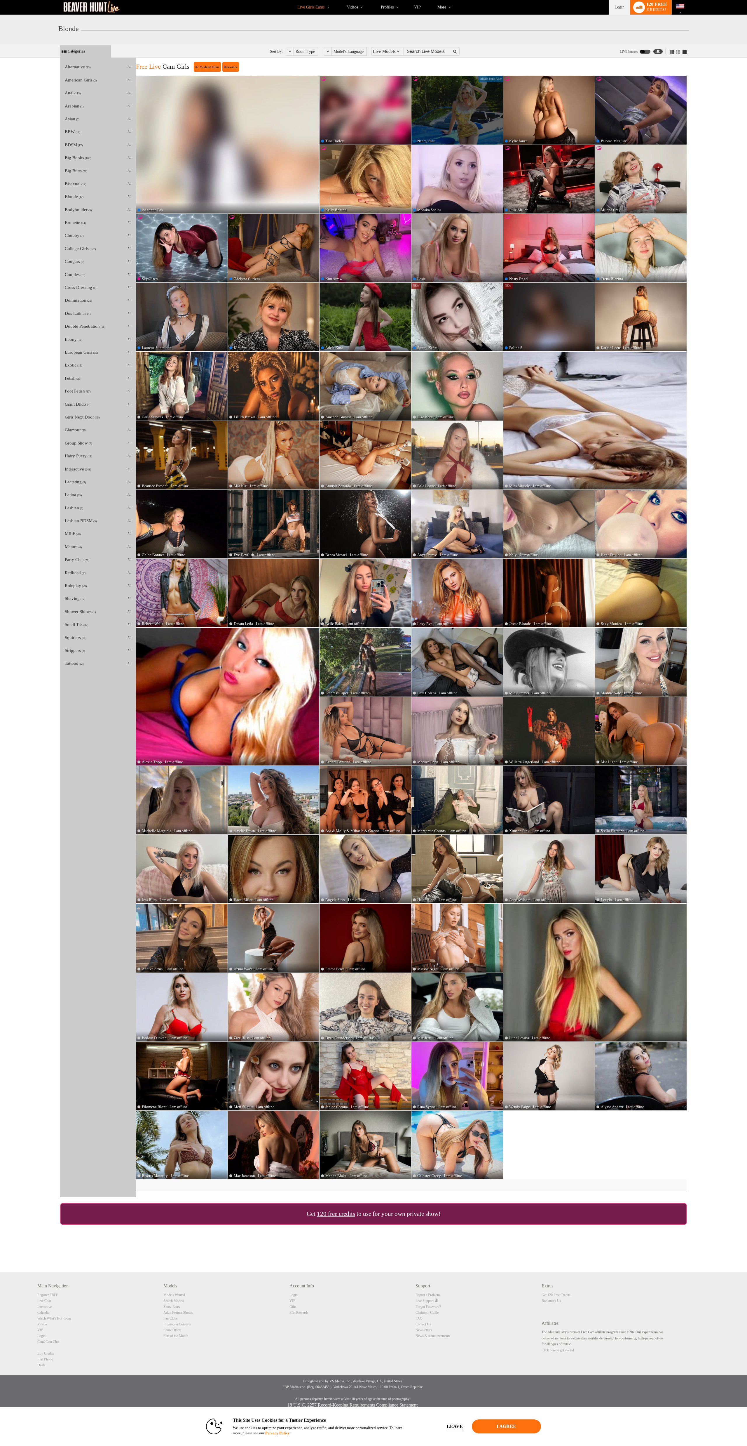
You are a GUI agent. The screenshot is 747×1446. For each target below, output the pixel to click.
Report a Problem (428, 1295)
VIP (417, 7)
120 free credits (336, 1213)
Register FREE (47, 1295)
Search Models (173, 1301)
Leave (455, 1426)
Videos (352, 7)
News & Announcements (433, 1336)
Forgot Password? (428, 1307)
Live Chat (44, 1301)
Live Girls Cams (310, 7)
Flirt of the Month (175, 1336)
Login (619, 7)
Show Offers (172, 1330)
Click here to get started (558, 1350)
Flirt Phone (45, 1359)
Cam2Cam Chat (48, 1342)
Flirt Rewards (298, 1312)
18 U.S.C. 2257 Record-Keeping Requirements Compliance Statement (352, 1404)
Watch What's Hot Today (54, 1318)
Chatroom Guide (427, 1312)
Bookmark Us (551, 1301)
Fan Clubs (170, 1318)
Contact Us (423, 1324)
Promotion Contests (177, 1324)
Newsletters (424, 1330)
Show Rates (171, 1307)
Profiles (387, 7)
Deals (41, 1365)
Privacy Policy (277, 1433)
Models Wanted (174, 1295)
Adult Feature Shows (178, 1312)
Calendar (43, 1312)
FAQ (419, 1318)
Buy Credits (45, 1353)
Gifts (292, 1307)
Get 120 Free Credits (556, 1295)
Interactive (44, 1307)
